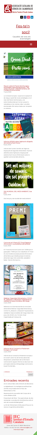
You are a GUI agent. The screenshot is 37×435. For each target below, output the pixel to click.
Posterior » (30, 372)
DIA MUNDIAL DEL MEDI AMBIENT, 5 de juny (18, 192)
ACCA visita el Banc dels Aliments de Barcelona (18, 384)
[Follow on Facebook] (25, 17)
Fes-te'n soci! (23, 29)
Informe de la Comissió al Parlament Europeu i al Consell (16, 349)
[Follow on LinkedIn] (32, 17)
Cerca (30, 374)
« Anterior (7, 372)
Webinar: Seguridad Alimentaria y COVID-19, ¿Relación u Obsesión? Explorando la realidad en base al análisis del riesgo (18, 299)
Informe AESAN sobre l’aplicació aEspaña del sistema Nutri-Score (18, 142)
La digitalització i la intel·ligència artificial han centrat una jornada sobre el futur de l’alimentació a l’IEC (17, 388)
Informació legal (18, 429)
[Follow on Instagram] (28, 17)
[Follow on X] (21, 17)
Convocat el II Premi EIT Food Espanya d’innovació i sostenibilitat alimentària (17, 243)
